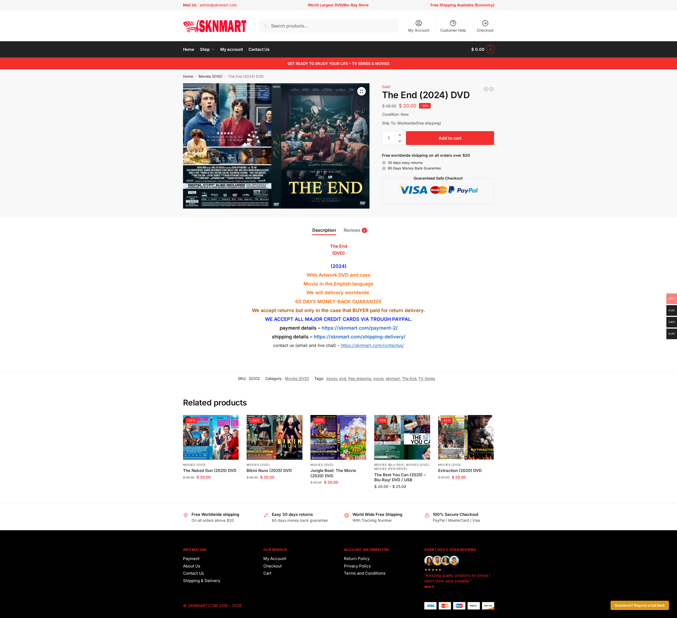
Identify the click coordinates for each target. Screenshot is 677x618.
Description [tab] (324, 230)
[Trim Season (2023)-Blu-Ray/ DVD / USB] (486, 89)
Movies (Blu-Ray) (389, 465)
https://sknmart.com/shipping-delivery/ (358, 336)
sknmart (393, 378)
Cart (267, 573)
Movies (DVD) (210, 76)
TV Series (426, 378)
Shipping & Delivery (201, 580)
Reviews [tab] (355, 230)
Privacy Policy (357, 566)
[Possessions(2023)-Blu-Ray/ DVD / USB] (491, 89)
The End (409, 378)
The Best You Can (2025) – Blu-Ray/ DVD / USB (400, 477)
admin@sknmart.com (218, 5)
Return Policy (356, 558)
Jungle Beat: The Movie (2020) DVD (333, 473)
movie (378, 378)
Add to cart (450, 138)
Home (188, 76)
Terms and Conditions (364, 573)
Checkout (485, 30)
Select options (402, 497)
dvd (342, 378)
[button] (482, 49)
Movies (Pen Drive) (391, 469)
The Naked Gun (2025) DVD (209, 470)
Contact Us (193, 573)
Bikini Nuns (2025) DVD (269, 470)
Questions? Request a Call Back (640, 605)
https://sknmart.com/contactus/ (372, 345)
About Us (191, 566)
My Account (418, 30)
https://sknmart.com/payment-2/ (360, 328)
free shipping (359, 378)
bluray (331, 378)
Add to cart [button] (211, 488)
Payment (191, 558)
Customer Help (453, 30)
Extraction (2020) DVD (460, 470)
